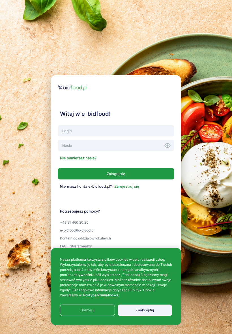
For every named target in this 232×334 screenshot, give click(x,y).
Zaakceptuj (145, 310)
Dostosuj (87, 310)
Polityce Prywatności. (101, 295)
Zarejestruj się (126, 186)
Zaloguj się (116, 174)
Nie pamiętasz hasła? (78, 158)
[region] (116, 286)
